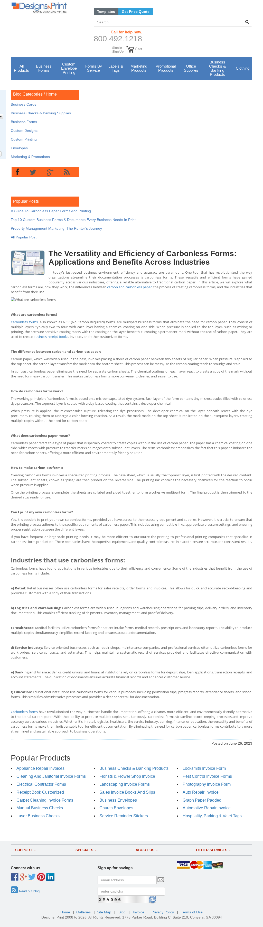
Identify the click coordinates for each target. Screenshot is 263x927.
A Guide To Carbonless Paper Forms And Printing (51, 211)
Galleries (83, 912)
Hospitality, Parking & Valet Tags (212, 816)
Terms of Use (192, 912)
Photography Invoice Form (207, 784)
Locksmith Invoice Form (204, 768)
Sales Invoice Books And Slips (127, 792)
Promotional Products (166, 68)
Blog (122, 912)
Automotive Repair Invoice (207, 808)
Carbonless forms (24, 322)
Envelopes (19, 148)
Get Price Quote (135, 12)
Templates (106, 12)
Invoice (138, 912)
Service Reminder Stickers (123, 816)
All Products (21, 68)
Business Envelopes (118, 800)
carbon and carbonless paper (129, 287)
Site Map (104, 912)
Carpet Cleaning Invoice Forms (44, 800)
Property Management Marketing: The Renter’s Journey (56, 228)
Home (51, 94)
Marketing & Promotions (30, 157)
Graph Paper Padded (202, 800)
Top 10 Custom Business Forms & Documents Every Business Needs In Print (73, 220)
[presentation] (17, 172)
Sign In (117, 48)
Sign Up (118, 51)
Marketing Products (138, 68)
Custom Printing (24, 139)
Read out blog (29, 891)
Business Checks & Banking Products (217, 68)
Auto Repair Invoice (201, 792)
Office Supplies (191, 68)
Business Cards (23, 104)
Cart (138, 49)
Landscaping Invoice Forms (124, 784)
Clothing (242, 68)
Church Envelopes (116, 808)
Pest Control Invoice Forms (207, 776)
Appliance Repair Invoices (40, 768)
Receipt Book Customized (40, 792)
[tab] (17, 172)
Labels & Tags (115, 68)
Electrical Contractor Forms (41, 784)
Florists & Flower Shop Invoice (127, 776)
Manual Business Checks (39, 808)
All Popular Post (23, 237)
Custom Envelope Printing (69, 68)
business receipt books (50, 336)
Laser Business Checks (38, 816)
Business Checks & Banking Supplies (41, 113)
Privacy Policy (163, 912)
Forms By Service (93, 68)
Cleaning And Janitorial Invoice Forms (51, 776)
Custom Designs (24, 130)
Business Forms (44, 68)
